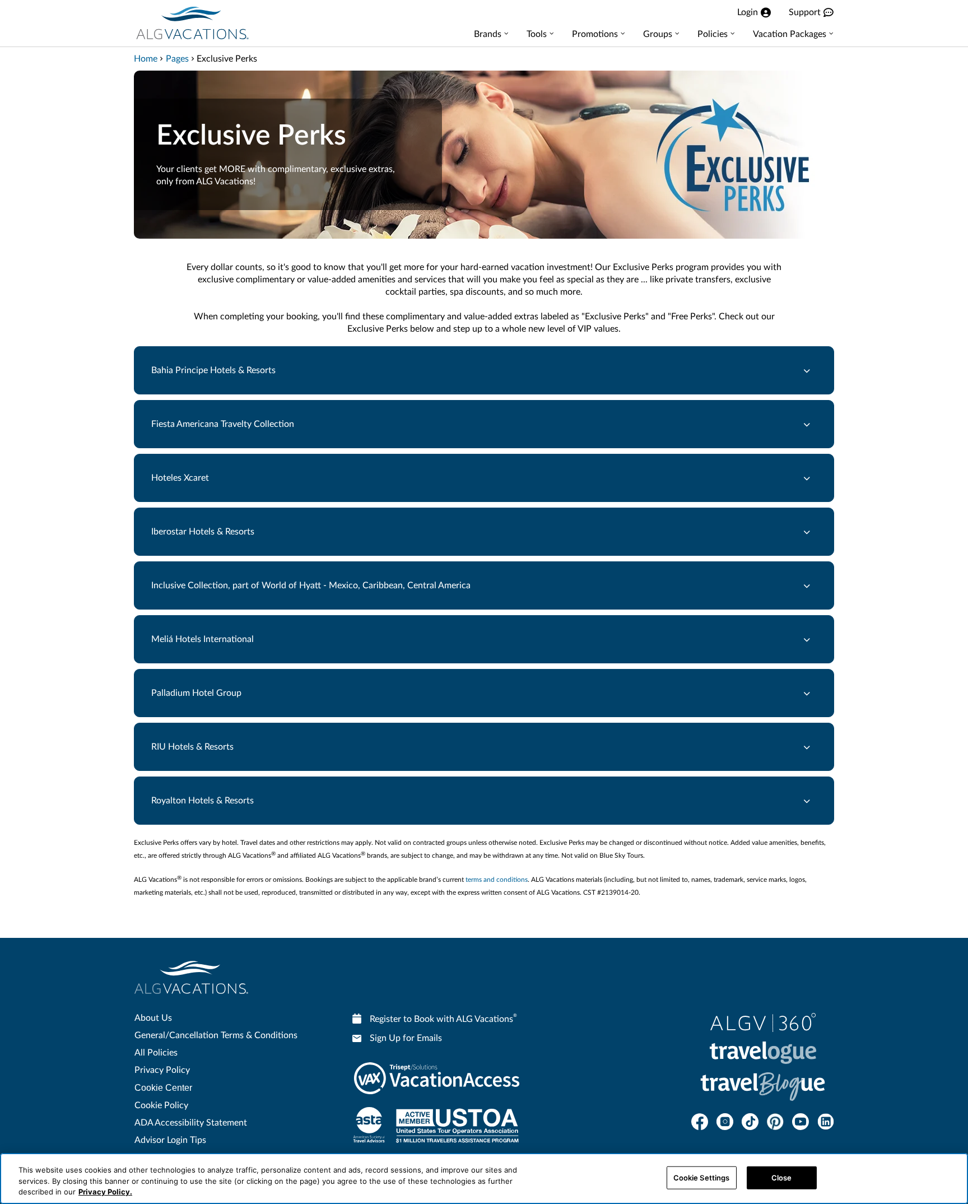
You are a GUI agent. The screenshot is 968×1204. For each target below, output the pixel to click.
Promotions (595, 34)
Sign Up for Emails (406, 1038)
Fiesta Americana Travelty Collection (222, 424)
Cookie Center (163, 1088)
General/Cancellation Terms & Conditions (215, 1035)
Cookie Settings (701, 1177)
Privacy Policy (162, 1070)
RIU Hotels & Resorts (192, 746)
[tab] (484, 370)
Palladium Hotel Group (196, 693)
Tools (537, 34)
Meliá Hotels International (202, 639)
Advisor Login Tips (170, 1140)
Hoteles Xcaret (180, 477)
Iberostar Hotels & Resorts (202, 531)
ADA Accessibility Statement (190, 1122)
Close (781, 1177)
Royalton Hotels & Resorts (202, 800)
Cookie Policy (161, 1105)
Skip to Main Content (43, 0)
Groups (657, 34)
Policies (712, 34)
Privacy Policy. (105, 1191)
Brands (487, 34)
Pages (177, 58)
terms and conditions (497, 879)
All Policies (156, 1052)
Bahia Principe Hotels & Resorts (213, 370)
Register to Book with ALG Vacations (443, 1019)
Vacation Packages (789, 34)
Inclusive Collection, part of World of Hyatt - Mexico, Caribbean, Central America (311, 585)
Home (145, 58)
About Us (153, 1018)
